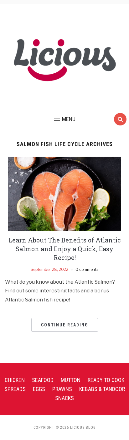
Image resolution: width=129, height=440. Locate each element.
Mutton (70, 380)
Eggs (39, 389)
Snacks (64, 398)
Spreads (15, 389)
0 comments (86, 269)
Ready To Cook (106, 380)
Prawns (62, 389)
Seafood (43, 380)
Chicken (15, 380)
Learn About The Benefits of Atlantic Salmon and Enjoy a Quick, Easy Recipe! (64, 249)
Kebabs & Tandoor (102, 389)
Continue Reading (64, 324)
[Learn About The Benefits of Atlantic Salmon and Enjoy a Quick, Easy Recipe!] (64, 193)
